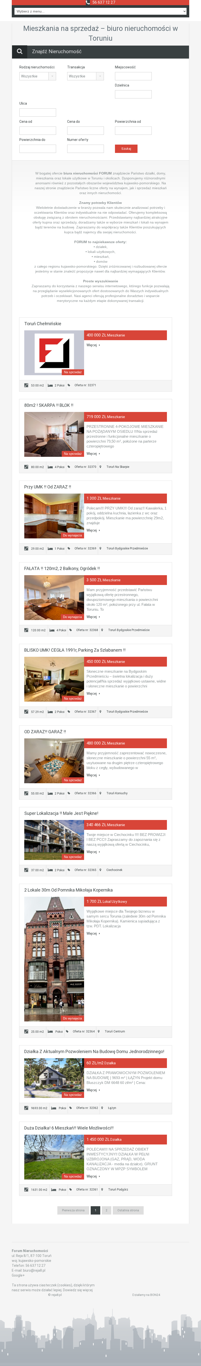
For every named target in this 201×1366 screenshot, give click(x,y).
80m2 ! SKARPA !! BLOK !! (48, 405)
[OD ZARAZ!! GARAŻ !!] (54, 760)
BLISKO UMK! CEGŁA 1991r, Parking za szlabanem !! (75, 650)
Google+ (18, 1275)
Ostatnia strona (128, 1210)
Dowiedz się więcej (78, 1290)
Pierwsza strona (73, 1210)
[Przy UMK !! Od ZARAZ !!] (54, 516)
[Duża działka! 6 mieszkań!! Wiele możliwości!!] (54, 1157)
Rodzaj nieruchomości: (37, 67)
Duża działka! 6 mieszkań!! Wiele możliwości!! (68, 1127)
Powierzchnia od (128, 122)
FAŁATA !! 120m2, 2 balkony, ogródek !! (62, 568)
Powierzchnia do (32, 140)
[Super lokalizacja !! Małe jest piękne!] (54, 840)
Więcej (92, 345)
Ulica (23, 103)
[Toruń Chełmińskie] (54, 352)
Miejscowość (125, 67)
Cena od (25, 122)
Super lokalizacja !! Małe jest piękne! (61, 813)
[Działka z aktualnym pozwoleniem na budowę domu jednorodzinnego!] (54, 1078)
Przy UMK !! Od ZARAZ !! (47, 486)
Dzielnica (122, 85)
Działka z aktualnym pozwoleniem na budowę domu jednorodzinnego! (94, 1051)
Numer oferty (77, 140)
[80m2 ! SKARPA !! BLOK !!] (54, 434)
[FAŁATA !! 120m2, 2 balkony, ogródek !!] (54, 597)
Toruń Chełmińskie (42, 323)
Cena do (73, 122)
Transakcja (76, 67)
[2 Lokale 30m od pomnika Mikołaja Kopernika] (54, 959)
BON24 (155, 1295)
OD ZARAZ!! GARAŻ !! (45, 731)
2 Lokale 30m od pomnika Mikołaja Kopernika (68, 890)
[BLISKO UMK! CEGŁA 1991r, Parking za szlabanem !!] (54, 679)
